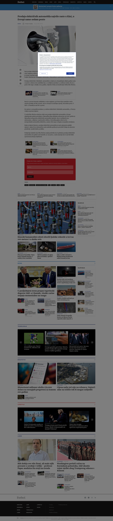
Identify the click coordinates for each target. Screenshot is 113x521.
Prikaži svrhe (43, 73)
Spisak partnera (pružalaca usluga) (46, 69)
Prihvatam (70, 73)
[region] (57, 64)
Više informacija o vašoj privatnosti (55, 63)
